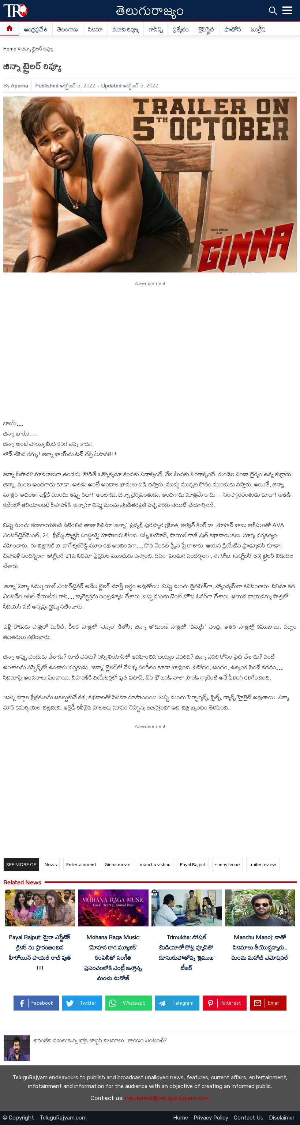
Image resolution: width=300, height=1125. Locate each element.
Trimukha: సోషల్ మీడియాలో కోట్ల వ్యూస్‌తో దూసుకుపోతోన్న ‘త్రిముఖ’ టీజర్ (187, 952)
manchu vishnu (155, 864)
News (51, 864)
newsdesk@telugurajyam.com (167, 1098)
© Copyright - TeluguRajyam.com (45, 1117)
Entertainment (81, 864)
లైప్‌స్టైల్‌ (206, 29)
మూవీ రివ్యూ (126, 29)
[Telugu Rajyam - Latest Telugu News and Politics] (15, 10)
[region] (150, 346)
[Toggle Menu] (287, 10)
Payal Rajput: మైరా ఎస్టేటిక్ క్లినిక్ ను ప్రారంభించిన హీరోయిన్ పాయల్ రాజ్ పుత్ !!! (40, 952)
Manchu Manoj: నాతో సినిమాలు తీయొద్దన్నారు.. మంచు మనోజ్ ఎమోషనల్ (260, 947)
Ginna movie (117, 864)
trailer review (262, 864)
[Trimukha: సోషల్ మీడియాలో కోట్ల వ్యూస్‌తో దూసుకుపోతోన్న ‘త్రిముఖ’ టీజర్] (186, 909)
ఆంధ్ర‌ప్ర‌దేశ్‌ (36, 29)
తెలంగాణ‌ (67, 29)
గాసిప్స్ (156, 29)
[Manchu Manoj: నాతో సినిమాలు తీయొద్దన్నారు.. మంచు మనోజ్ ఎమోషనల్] (260, 909)
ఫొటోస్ (233, 29)
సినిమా (95, 29)
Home (9, 49)
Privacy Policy (211, 1117)
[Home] (9, 29)
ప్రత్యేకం (181, 29)
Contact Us (248, 1117)
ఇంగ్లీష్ (258, 29)
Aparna (19, 85)
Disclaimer (282, 1117)
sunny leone (227, 864)
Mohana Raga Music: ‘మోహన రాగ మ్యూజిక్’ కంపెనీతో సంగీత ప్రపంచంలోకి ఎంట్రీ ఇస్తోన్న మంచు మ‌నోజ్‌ (113, 957)
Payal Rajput (193, 864)
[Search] (273, 10)
